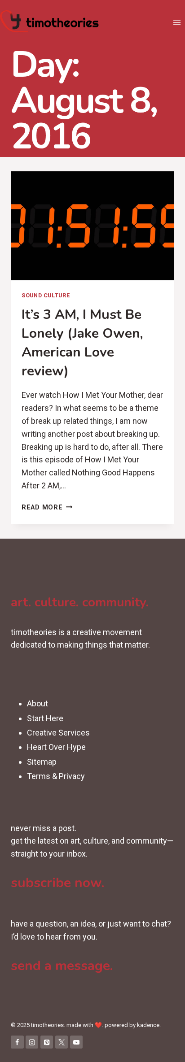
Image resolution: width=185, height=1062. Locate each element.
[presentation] (92, 225)
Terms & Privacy (56, 776)
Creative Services (58, 732)
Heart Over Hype (56, 747)
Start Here (45, 718)
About (37, 703)
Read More (47, 507)
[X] (61, 1042)
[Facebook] (17, 1042)
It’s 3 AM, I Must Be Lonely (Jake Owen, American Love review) (82, 342)
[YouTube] (76, 1042)
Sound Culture (46, 295)
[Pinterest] (46, 1042)
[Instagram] (32, 1042)
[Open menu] (176, 22)
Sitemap (42, 761)
